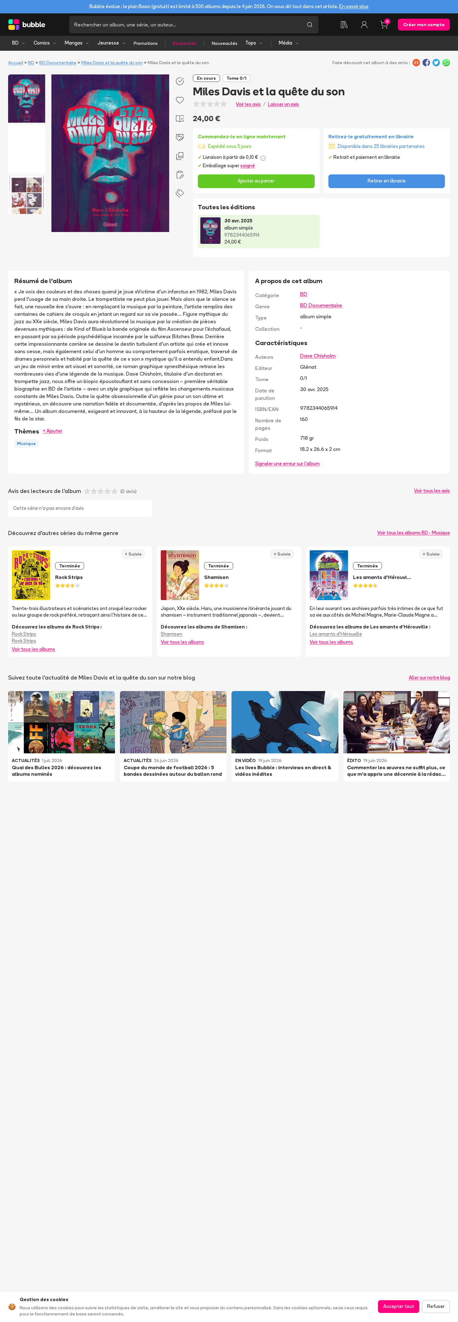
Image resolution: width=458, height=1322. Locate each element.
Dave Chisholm (318, 356)
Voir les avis (248, 104)
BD (15, 43)
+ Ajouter (52, 431)
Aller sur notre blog (429, 677)
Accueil (15, 62)
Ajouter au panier (256, 181)
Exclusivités (185, 43)
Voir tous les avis (432, 491)
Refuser (436, 1306)
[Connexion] (364, 24)
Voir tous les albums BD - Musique (413, 533)
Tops (250, 43)
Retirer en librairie (387, 181)
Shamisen (171, 634)
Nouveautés (224, 43)
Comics (42, 43)
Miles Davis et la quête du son (112, 62)
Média (285, 43)
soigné (247, 165)
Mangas (74, 43)
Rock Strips (24, 634)
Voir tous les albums (33, 649)
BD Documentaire (57, 62)
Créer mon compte (424, 24)
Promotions (146, 43)
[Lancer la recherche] (309, 24)
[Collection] (344, 24)
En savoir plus (354, 6)
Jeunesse (108, 43)
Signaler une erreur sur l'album (287, 464)
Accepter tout (398, 1306)
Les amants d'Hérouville (336, 634)
